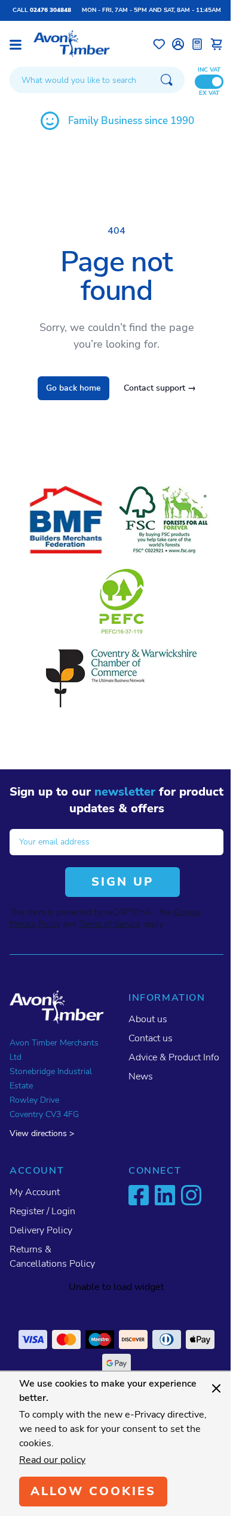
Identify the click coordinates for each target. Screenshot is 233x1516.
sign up (122, 882)
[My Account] (178, 44)
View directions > (42, 1133)
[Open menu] (16, 45)
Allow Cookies (93, 1491)
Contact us (150, 1038)
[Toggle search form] (166, 80)
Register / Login (42, 1211)
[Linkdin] (165, 1195)
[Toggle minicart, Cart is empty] (216, 44)
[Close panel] (216, 1388)
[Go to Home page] (71, 43)
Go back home (73, 388)
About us (147, 1019)
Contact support (160, 388)
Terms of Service (109, 924)
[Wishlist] (159, 44)
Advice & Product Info (173, 1057)
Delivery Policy (41, 1230)
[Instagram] (191, 1195)
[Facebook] (138, 1195)
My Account (35, 1192)
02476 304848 (50, 10)
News (140, 1076)
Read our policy (52, 1460)
